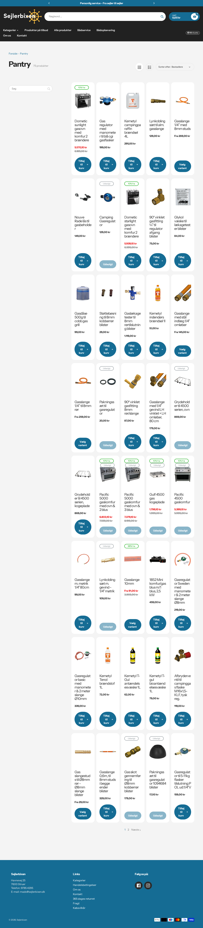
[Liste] (149, 67)
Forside (13, 53)
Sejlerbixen (22, 919)
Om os (77, 889)
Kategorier (79, 880)
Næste (135, 829)
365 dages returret (84, 898)
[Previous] (49, 3)
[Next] (153, 3)
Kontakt (77, 894)
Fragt (76, 903)
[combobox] (30, 88)
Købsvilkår (79, 907)
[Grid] (139, 67)
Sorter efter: (164, 66)
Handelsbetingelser (84, 884)
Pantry (24, 53)
